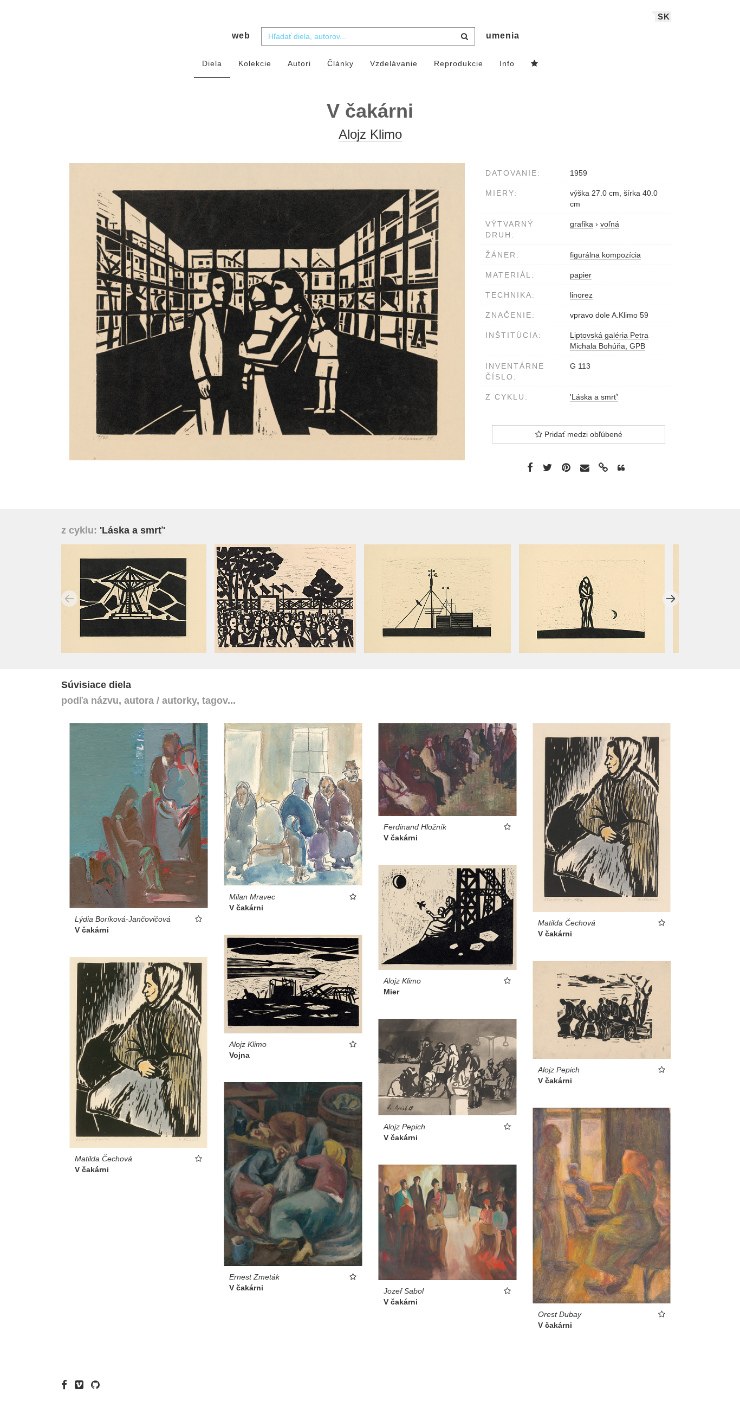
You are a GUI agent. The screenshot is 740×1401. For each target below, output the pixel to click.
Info (507, 63)
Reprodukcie (458, 63)
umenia (503, 35)
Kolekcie (254, 63)
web (241, 35)
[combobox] (368, 36)
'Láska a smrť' (594, 397)
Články (340, 63)
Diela (212, 63)
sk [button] (664, 16)
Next (671, 598)
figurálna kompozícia (605, 254)
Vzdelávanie (394, 63)
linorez (581, 295)
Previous (69, 598)
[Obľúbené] (535, 64)
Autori (299, 63)
